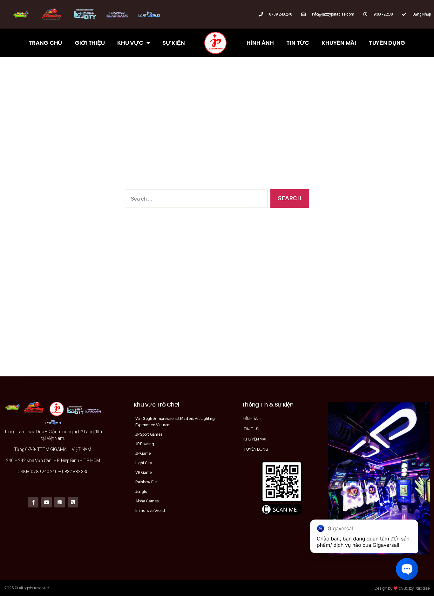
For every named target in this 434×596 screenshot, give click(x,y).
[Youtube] (46, 502)
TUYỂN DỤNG (387, 43)
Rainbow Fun (146, 482)
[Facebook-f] (33, 502)
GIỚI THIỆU (90, 43)
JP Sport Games (148, 434)
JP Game (143, 453)
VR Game (143, 472)
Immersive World (150, 510)
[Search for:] (195, 199)
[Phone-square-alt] (73, 502)
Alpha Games (147, 501)
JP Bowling (144, 444)
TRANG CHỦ (45, 43)
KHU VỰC (130, 43)
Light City (143, 463)
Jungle (141, 491)
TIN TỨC (297, 43)
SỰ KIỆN (173, 43)
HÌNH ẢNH (260, 43)
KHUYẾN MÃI (339, 43)
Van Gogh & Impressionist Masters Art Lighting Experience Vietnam (175, 421)
